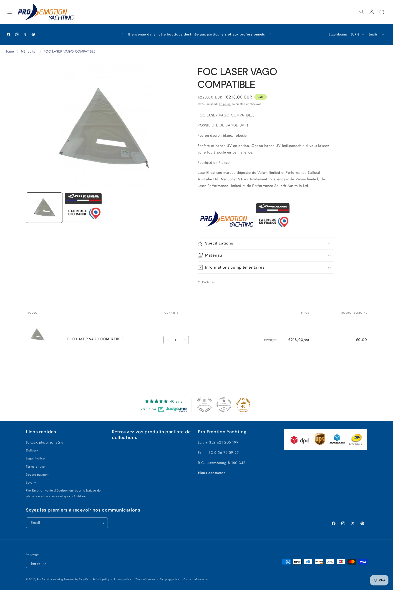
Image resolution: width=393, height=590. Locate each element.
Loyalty (31, 482)
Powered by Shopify (76, 579)
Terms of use (35, 466)
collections (124, 437)
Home (9, 51)
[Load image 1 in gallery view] (44, 208)
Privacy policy (122, 579)
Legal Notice (35, 458)
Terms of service (145, 579)
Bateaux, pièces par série (44, 442)
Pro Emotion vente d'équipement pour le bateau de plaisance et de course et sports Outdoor (63, 493)
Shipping (225, 104)
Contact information (196, 579)
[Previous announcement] (122, 34)
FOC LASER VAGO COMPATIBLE (70, 51)
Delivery (32, 450)
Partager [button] (208, 282)
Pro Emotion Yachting (50, 579)
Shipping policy (169, 579)
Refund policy (101, 579)
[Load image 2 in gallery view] (83, 207)
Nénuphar (29, 51)
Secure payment (37, 474)
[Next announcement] (271, 34)
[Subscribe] (103, 522)
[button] (10, 12)
